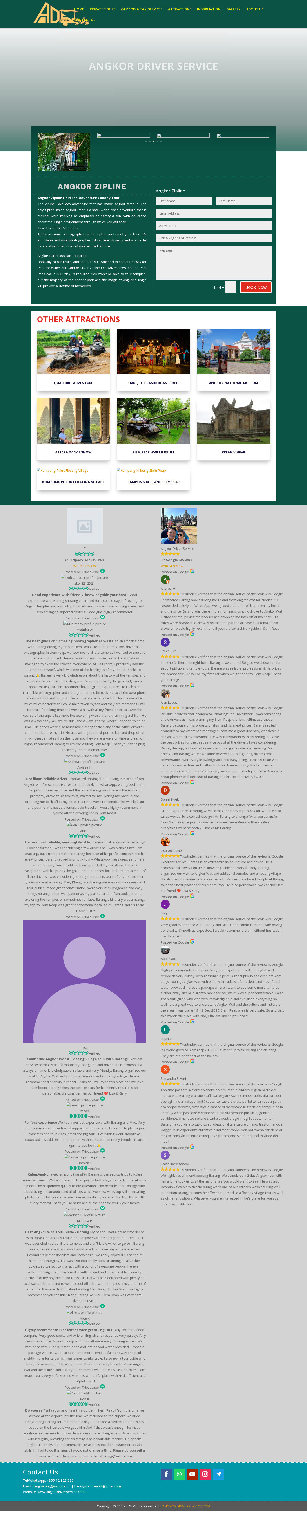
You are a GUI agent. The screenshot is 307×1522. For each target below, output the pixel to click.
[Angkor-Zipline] (64, 170)
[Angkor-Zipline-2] (123, 170)
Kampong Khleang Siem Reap (153, 482)
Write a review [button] (84, 565)
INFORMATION (208, 9)
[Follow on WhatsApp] (179, 1474)
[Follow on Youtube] (192, 1474)
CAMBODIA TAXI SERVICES (141, 9)
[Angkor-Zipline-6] (243, 170)
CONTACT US (84, 20)
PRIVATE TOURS (102, 9)
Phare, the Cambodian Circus (153, 383)
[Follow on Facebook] (166, 1474)
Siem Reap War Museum (153, 452)
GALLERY (233, 9)
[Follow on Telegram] (218, 1474)
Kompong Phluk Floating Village (73, 482)
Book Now (256, 287)
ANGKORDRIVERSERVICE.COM (186, 1506)
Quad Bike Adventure (73, 383)
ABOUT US (254, 9)
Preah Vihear (233, 452)
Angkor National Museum (233, 383)
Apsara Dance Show (73, 452)
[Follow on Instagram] (205, 1474)
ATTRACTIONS (179, 9)
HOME (79, 9)
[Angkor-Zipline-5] (183, 170)
